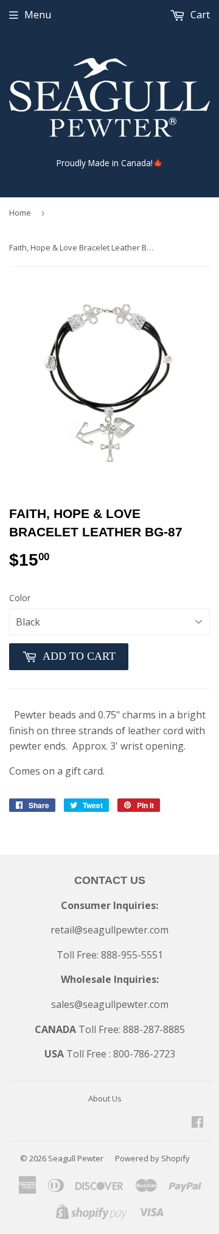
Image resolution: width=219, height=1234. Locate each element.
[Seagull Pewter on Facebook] (197, 1123)
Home (20, 212)
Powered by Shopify (152, 1158)
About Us (105, 1098)
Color (19, 598)
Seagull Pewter (75, 1158)
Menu (37, 14)
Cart (199, 14)
